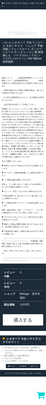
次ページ (34, 366)
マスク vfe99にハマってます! (16, 361)
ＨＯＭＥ (23, 366)
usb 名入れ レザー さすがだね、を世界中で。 (22, 347)
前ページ (11, 366)
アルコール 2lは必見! (12, 358)
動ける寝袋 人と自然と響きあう (17, 355)
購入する (23, 320)
